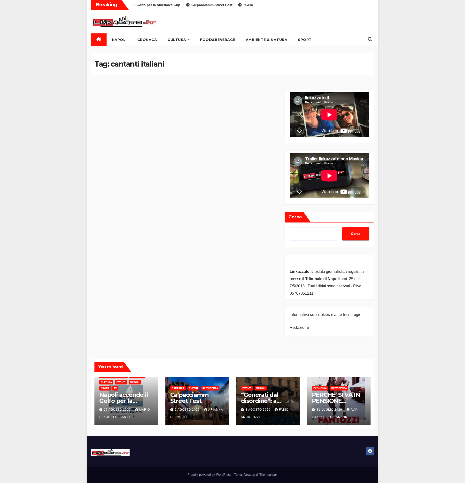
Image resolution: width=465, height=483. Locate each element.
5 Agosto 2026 (188, 409)
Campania (178, 388)
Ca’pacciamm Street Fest (189, 397)
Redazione (299, 327)
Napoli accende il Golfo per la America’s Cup (123, 400)
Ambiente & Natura (266, 40)
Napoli (119, 40)
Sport (305, 40)
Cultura (177, 40)
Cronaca (147, 40)
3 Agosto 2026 (258, 409)
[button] (370, 39)
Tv (115, 388)
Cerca (295, 217)
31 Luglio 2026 (330, 409)
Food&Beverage (217, 40)
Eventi (120, 382)
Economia (320, 388)
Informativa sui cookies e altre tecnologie (325, 315)
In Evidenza (210, 388)
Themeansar (268, 474)
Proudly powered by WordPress (209, 474)
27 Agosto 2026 (118, 409)
